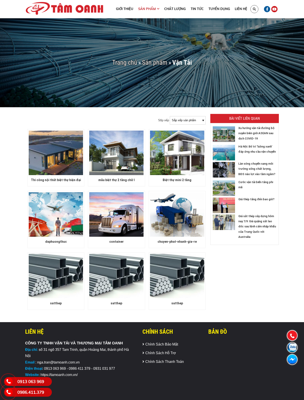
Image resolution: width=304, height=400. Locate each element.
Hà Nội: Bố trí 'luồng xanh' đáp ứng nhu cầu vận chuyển (257, 149)
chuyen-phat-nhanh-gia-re (177, 241)
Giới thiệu (124, 9)
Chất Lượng (175, 9)
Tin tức (197, 9)
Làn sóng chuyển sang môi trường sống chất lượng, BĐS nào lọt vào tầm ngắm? (256, 169)
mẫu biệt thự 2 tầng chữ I (116, 180)
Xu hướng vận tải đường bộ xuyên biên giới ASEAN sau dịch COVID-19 (256, 133)
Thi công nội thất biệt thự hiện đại (56, 180)
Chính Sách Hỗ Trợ (160, 353)
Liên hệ (241, 9)
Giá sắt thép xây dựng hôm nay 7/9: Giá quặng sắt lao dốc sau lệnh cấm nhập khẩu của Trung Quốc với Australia (257, 226)
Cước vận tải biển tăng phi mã (255, 184)
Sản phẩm (147, 9)
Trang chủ (124, 63)
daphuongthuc (56, 241)
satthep (56, 303)
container (116, 241)
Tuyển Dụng (219, 9)
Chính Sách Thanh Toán (164, 362)
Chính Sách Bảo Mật (161, 344)
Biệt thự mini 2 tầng (177, 180)
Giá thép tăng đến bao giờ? (256, 199)
